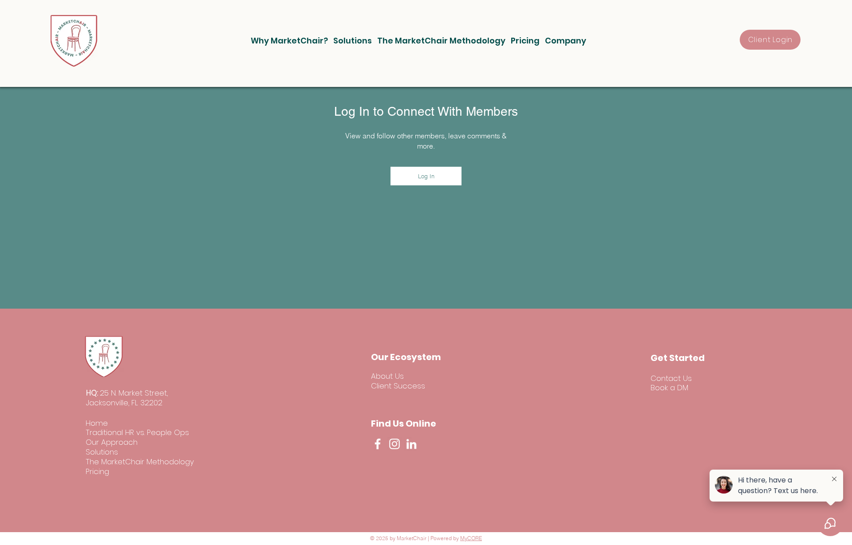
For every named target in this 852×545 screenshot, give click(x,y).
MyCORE (471, 538)
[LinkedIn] (411, 444)
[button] (289, 40)
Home (97, 423)
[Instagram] (394, 444)
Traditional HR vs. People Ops (137, 432)
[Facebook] (378, 444)
